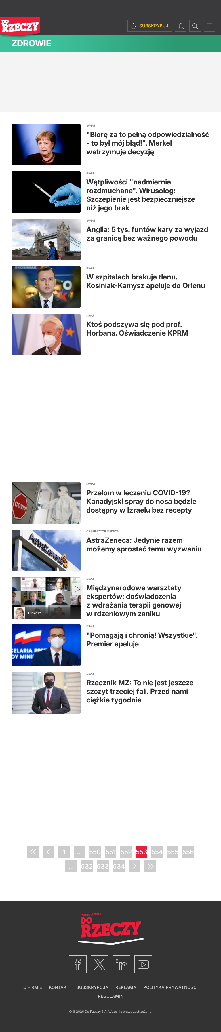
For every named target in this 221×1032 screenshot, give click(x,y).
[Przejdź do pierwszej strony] (33, 852)
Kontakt (59, 987)
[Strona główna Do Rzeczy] (20, 28)
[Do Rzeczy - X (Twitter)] (99, 964)
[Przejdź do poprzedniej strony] (48, 852)
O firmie (32, 987)
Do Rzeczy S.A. (96, 1012)
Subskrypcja (92, 987)
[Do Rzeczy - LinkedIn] (121, 964)
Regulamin (110, 996)
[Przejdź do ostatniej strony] (150, 866)
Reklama (125, 987)
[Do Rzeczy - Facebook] (78, 964)
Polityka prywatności (170, 987)
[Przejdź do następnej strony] (134, 866)
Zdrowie (31, 43)
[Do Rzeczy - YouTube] (143, 964)
